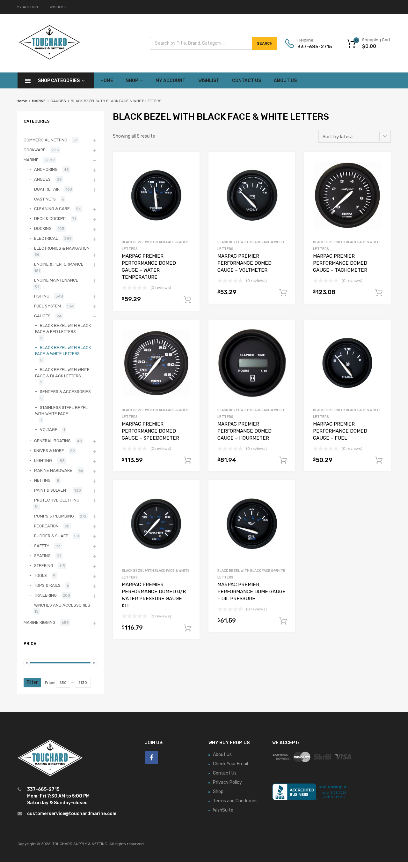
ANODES (42, 179)
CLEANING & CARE (52, 208)
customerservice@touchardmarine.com (71, 813)
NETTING (42, 480)
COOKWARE (35, 149)
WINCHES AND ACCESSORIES (62, 605)
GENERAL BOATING (52, 440)
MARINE (39, 101)
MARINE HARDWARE (53, 470)
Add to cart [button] (187, 300)
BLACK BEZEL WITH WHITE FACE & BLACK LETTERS (62, 372)
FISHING (41, 296)
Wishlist (208, 80)
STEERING (43, 565)
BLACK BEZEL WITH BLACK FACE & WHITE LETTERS (63, 350)
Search (265, 43)
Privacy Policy (227, 782)
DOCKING (43, 228)
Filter (32, 682)
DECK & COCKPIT (50, 218)
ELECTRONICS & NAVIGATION (62, 248)
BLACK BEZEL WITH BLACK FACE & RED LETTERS (63, 328)
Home (106, 80)
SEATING (42, 555)
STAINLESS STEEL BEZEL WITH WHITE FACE (61, 410)
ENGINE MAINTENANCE (56, 280)
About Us (285, 80)
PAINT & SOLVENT (51, 490)
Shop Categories (59, 80)
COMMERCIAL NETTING (45, 140)
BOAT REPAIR (47, 189)
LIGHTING (43, 460)
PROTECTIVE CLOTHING (56, 500)
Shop (132, 80)
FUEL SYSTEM (47, 306)
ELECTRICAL (46, 238)
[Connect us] (151, 757)
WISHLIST (58, 7)
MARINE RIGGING (39, 622)
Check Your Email (230, 764)
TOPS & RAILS (47, 585)
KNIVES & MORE (49, 450)
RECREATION (46, 526)
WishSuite (223, 810)
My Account (171, 80)
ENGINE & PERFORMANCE (59, 264)
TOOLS (40, 575)
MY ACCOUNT (28, 7)
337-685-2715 (313, 46)
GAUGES (58, 101)
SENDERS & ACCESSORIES (65, 391)
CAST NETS (45, 199)
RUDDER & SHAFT (51, 535)
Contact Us (246, 80)
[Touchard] (49, 59)
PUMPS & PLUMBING (54, 516)
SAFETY (41, 545)
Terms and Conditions (235, 801)
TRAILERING (45, 595)
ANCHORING (46, 169)
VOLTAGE (48, 429)
